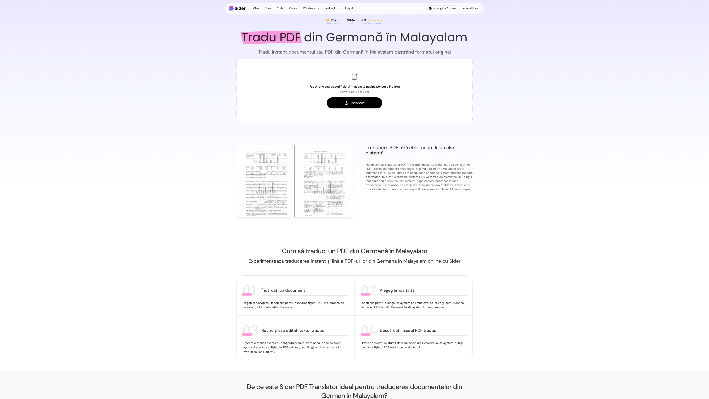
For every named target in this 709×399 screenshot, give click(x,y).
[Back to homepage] (237, 8)
